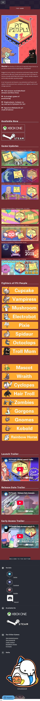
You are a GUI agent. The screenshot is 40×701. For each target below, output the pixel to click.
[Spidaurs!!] (20, 334)
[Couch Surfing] (20, 420)
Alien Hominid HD (10, 640)
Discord (16, 602)
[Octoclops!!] (20, 343)
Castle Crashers (10, 642)
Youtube (15, 593)
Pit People (9, 646)
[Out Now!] (20, 267)
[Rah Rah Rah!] (20, 368)
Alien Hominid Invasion (12, 638)
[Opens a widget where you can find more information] (8, 697)
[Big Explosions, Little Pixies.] (20, 325)
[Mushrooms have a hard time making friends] (20, 308)
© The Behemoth (22, 689)
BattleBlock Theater (11, 644)
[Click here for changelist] (20, 158)
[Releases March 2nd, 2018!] (20, 251)
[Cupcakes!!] (20, 290)
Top (1, 700)
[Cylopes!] (20, 385)
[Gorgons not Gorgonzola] (20, 411)
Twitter (15, 577)
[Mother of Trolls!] (20, 351)
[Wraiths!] (20, 376)
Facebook (16, 585)
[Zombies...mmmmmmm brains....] (20, 402)
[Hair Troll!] (20, 394)
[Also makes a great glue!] (20, 437)
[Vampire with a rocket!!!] (20, 299)
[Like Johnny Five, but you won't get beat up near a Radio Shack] (20, 317)
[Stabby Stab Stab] (20, 428)
